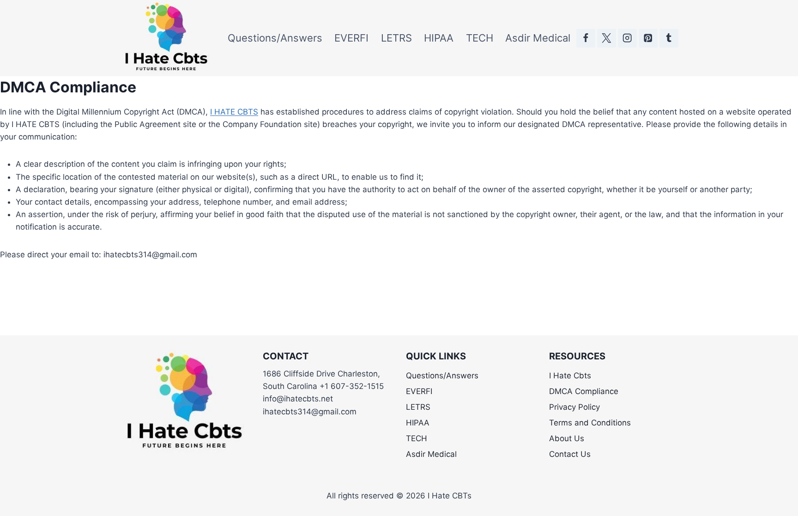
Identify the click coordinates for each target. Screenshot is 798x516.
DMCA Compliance (583, 391)
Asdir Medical (537, 38)
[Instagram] (627, 38)
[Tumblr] (668, 38)
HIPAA (438, 38)
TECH (479, 38)
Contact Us (570, 454)
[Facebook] (585, 38)
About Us (566, 438)
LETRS (396, 38)
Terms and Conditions (590, 422)
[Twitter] (606, 38)
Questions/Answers (275, 38)
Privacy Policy (574, 407)
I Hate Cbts (570, 375)
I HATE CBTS (234, 111)
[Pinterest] (648, 38)
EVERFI (351, 38)
